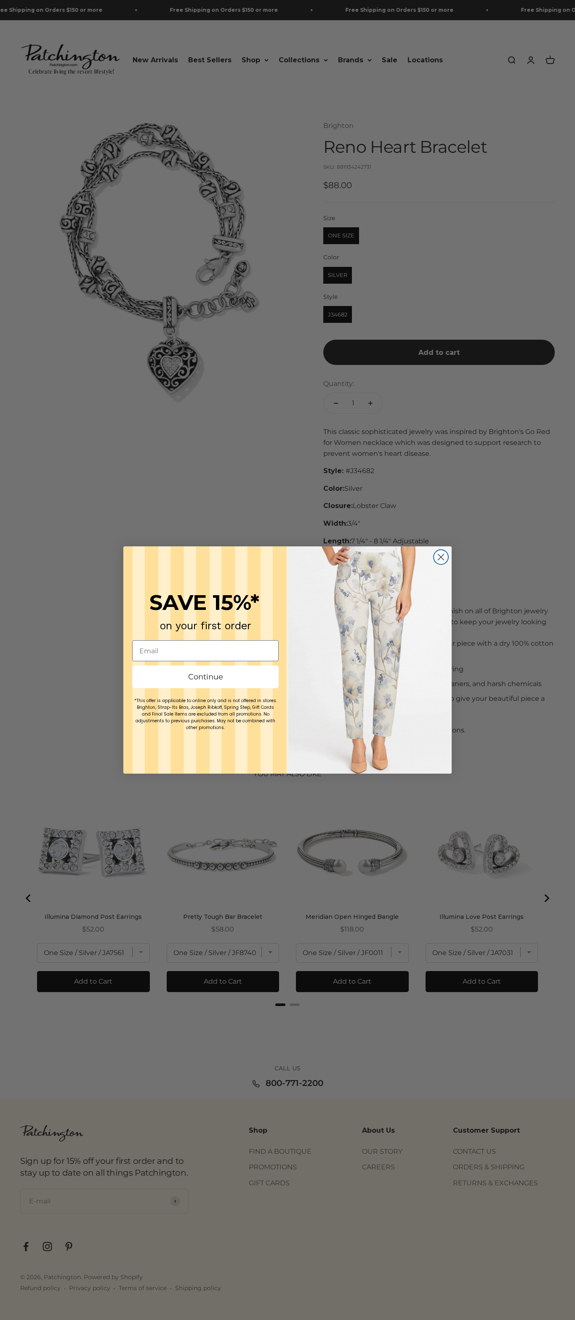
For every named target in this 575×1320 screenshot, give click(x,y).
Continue (205, 676)
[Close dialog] (441, 557)
